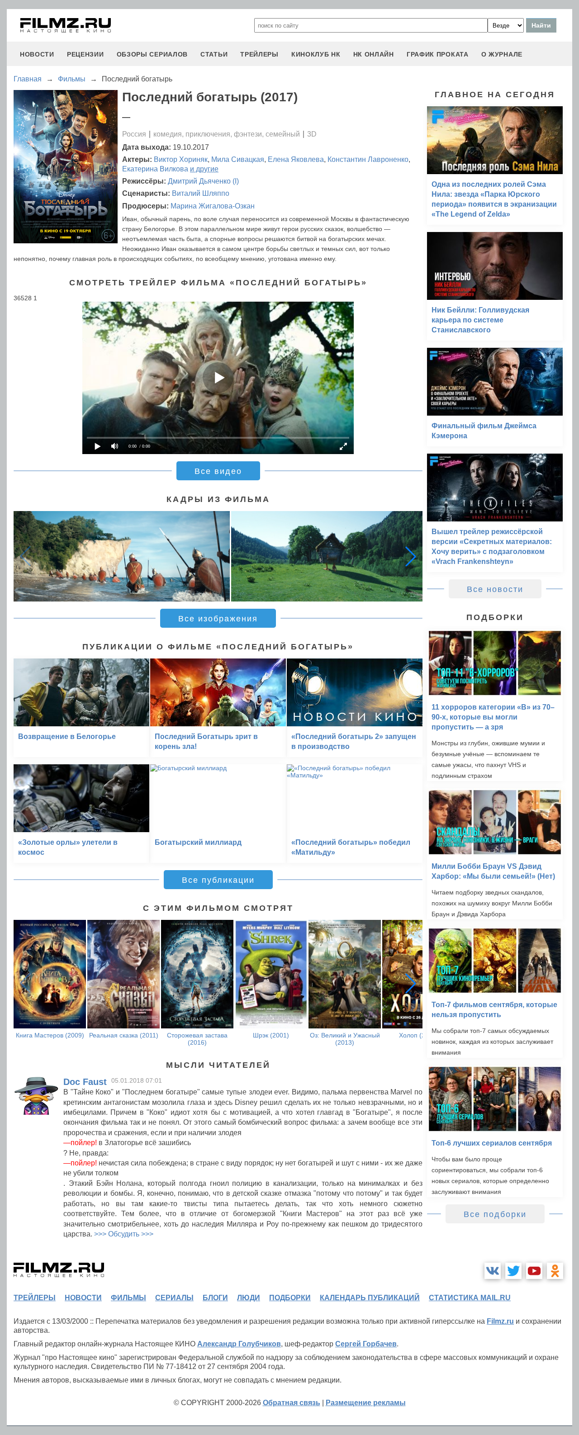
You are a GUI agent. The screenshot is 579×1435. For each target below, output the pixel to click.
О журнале (501, 54)
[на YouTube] (534, 1271)
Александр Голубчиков (239, 1344)
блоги (215, 1298)
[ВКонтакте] (492, 1271)
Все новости (495, 589)
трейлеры (259, 54)
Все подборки (495, 1214)
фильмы (128, 1298)
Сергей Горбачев (366, 1344)
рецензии (85, 54)
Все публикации (218, 880)
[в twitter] (513, 1271)
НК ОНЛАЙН (373, 54)
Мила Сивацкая (237, 159)
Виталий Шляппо (200, 193)
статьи (214, 54)
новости (37, 54)
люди (248, 1298)
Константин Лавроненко (367, 159)
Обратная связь (291, 1403)
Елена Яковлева (296, 159)
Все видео (218, 471)
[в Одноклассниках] (555, 1271)
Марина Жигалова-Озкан (213, 206)
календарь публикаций (370, 1298)
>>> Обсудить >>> (123, 1234)
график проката (438, 54)
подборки (290, 1298)
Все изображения (218, 618)
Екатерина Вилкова (155, 169)
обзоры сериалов (152, 54)
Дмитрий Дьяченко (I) (203, 181)
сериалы (174, 1298)
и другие (204, 169)
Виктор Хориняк (181, 159)
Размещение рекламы (366, 1403)
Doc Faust (85, 1082)
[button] (411, 556)
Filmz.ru (500, 1321)
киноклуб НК (316, 54)
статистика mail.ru (470, 1298)
